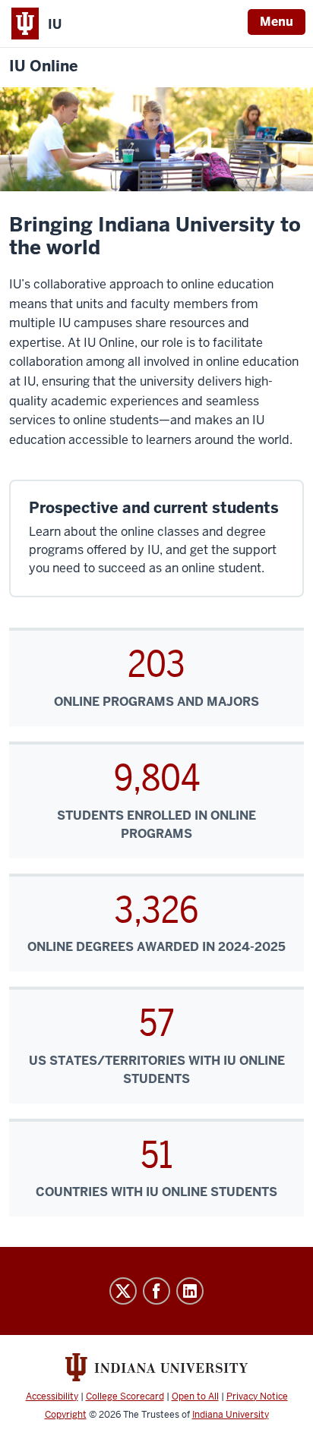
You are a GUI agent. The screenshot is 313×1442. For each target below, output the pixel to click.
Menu (276, 22)
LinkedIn (190, 1291)
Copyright (66, 1415)
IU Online (43, 66)
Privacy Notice (257, 1396)
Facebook (156, 1291)
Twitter (123, 1291)
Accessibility (52, 1396)
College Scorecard (125, 1396)
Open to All (195, 1396)
